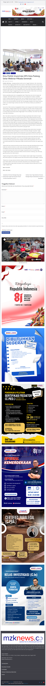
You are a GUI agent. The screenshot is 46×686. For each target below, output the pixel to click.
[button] (11, 19)
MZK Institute (26, 24)
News (9, 19)
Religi (31, 21)
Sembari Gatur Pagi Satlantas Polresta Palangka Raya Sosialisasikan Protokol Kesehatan (34, 176)
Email (3, 212)
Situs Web (4, 218)
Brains (22, 19)
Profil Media (4, 669)
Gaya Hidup (29, 19)
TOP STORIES (13, 73)
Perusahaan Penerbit (6, 666)
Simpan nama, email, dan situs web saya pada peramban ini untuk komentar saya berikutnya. (22, 226)
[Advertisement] (23, 38)
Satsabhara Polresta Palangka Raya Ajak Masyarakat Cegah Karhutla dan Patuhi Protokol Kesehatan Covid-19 (12, 176)
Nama (3, 206)
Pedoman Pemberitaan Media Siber (9, 672)
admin (12, 81)
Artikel (17, 21)
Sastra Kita (17, 24)
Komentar (4, 189)
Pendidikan (24, 21)
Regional (8, 73)
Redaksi (34, 24)
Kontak (3, 674)
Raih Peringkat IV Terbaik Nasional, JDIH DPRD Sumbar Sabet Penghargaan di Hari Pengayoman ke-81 (30, 2)
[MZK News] (3, 21)
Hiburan (16, 19)
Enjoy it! (10, 21)
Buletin (10, 24)
